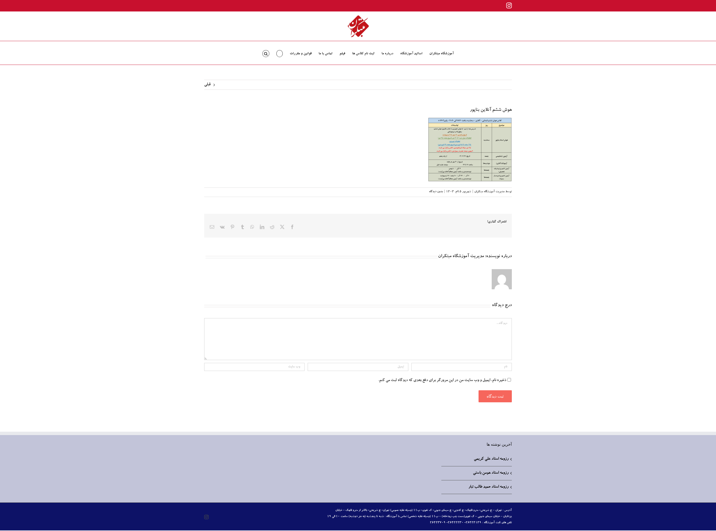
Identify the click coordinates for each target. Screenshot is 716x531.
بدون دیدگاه (436, 192)
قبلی (207, 85)
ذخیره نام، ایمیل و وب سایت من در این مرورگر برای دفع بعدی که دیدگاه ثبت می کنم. (442, 380)
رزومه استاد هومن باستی (490, 473)
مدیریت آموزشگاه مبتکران (489, 192)
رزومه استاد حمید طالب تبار (488, 487)
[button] (265, 53)
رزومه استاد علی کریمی (491, 459)
